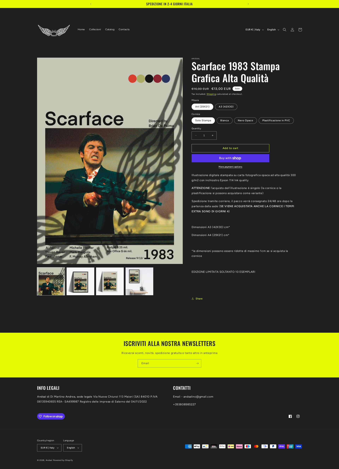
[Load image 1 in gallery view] (51, 281)
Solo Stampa (203, 120)
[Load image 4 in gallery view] (139, 281)
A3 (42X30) (226, 106)
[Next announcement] (248, 4)
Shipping (211, 94)
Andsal (49, 460)
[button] (285, 30)
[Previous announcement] (91, 4)
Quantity (196, 128)
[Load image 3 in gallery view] (110, 281)
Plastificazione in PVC (276, 120)
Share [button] (199, 298)
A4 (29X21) (202, 106)
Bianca (224, 120)
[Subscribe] (197, 363)
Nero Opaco (245, 120)
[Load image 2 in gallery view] (80, 281)
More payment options (230, 166)
